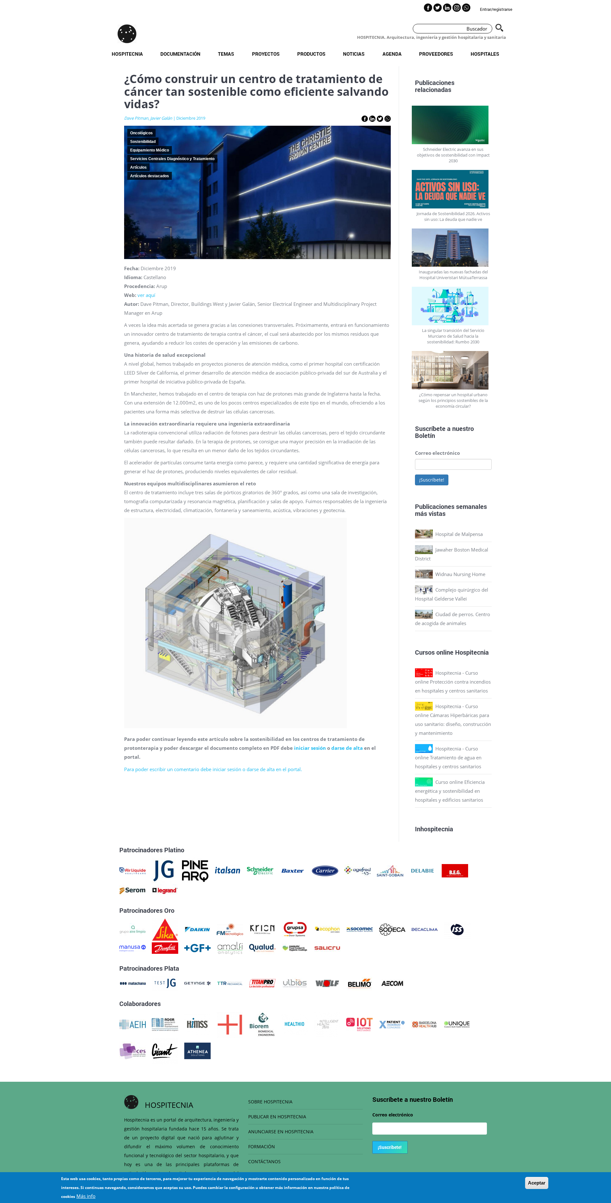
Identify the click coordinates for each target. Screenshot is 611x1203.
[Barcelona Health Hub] (424, 1024)
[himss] (197, 1024)
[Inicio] (127, 33)
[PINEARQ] (195, 870)
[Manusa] (132, 947)
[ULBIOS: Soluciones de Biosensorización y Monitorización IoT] (295, 983)
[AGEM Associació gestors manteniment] (165, 1024)
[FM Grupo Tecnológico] (230, 929)
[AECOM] (392, 983)
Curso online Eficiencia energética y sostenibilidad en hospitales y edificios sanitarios (450, 791)
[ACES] (132, 1050)
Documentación (180, 54)
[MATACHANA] (132, 983)
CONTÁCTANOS (264, 1161)
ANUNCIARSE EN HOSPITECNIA (280, 1132)
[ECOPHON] (327, 929)
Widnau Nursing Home (460, 574)
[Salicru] (327, 947)
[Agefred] (357, 870)
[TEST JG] (165, 983)
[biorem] (262, 1024)
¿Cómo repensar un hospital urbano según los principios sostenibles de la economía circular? (453, 400)
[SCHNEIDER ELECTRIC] (260, 870)
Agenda (392, 54)
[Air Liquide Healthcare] (132, 870)
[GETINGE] (197, 983)
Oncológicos (141, 133)
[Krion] (262, 929)
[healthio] (294, 1024)
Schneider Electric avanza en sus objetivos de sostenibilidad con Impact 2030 (453, 155)
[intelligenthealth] (327, 1024)
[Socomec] (360, 929)
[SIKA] (165, 929)
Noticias (354, 54)
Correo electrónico (437, 453)
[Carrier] (325, 870)
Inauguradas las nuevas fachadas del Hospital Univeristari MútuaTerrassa (453, 274)
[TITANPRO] (262, 983)
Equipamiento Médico (149, 150)
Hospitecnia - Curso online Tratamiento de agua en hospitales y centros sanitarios (448, 757)
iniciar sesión (310, 748)
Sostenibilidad (143, 141)
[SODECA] (392, 929)
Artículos (138, 167)
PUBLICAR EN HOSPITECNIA (277, 1117)
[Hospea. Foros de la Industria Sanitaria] (230, 1024)
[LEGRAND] (165, 890)
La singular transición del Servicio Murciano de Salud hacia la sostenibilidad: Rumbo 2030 (453, 336)
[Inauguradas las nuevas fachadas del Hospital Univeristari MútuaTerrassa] (453, 248)
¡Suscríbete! (431, 480)
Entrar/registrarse (496, 9)
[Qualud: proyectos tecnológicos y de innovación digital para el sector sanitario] (262, 947)
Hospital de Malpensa (459, 534)
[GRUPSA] (295, 929)
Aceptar (536, 1182)
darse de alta (347, 748)
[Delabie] (422, 870)
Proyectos (266, 54)
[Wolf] (327, 983)
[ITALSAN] (227, 870)
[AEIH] (132, 1024)
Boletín (425, 435)
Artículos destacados (149, 176)
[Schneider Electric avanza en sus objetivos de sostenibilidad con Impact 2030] (453, 125)
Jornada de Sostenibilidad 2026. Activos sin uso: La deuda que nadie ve (453, 216)
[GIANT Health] (165, 1050)
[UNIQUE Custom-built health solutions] (457, 1024)
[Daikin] (197, 929)
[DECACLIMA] (424, 929)
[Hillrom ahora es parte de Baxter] (292, 870)
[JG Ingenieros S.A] (164, 870)
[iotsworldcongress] (359, 1024)
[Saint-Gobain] (390, 870)
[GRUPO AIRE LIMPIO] (132, 929)
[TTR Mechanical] (230, 983)
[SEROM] (132, 890)
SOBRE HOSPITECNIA (270, 1102)
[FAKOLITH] (295, 947)
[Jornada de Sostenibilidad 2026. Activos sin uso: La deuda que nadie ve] (453, 189)
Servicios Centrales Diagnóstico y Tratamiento (172, 159)
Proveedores (436, 54)
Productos (311, 54)
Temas (226, 54)
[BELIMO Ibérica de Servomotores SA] (360, 983)
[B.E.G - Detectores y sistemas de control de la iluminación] (455, 870)
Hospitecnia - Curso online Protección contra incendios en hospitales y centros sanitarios (453, 682)
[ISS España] (457, 929)
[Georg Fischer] (197, 947)
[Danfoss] (165, 947)
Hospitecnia (127, 54)
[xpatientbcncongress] (392, 1024)
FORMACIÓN (261, 1146)
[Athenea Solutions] (197, 1050)
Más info (85, 1196)
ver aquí (146, 295)
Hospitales (485, 54)
